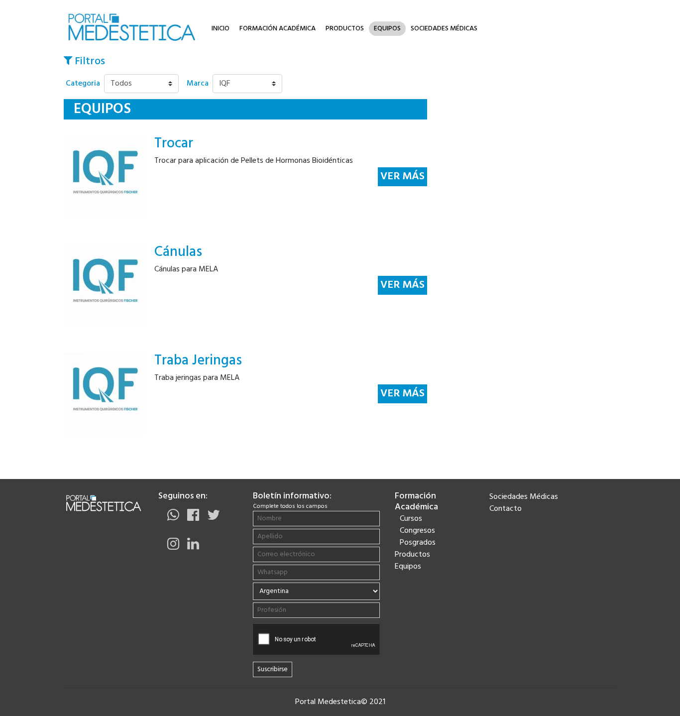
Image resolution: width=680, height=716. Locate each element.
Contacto (505, 508)
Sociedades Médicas (444, 28)
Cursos (411, 518)
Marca (198, 84)
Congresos (417, 530)
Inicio (220, 28)
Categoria (83, 84)
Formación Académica (277, 28)
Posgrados (418, 542)
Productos (345, 28)
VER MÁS (402, 176)
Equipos (387, 28)
